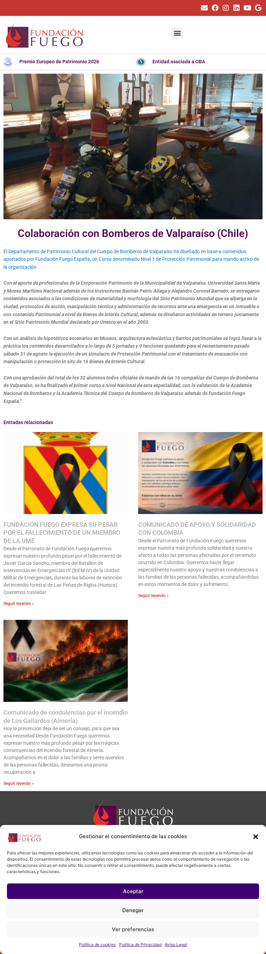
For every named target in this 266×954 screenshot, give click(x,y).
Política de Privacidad (140, 944)
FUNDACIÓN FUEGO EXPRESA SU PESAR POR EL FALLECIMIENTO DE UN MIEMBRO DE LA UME (61, 532)
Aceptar (133, 891)
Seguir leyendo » (18, 603)
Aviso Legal (176, 944)
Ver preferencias (133, 929)
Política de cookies (97, 944)
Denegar (133, 910)
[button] (255, 836)
